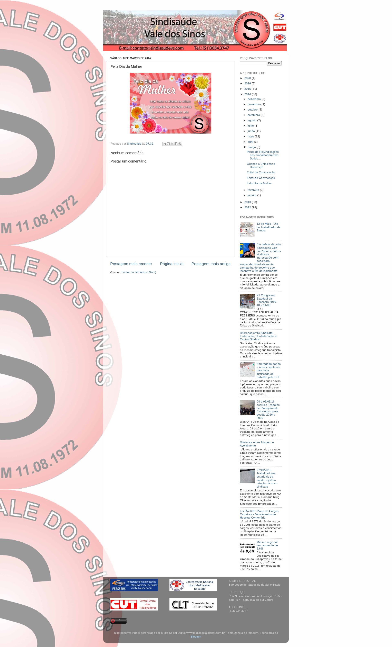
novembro (255, 104)
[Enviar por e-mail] (164, 144)
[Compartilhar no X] (172, 144)
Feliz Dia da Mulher (259, 183)
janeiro (252, 195)
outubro (253, 109)
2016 (248, 83)
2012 (248, 207)
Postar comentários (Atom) (138, 272)
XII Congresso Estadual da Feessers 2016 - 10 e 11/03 (267, 300)
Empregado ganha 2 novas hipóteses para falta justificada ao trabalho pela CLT (269, 370)
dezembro (255, 99)
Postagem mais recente (131, 264)
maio (251, 136)
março (252, 147)
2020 (248, 78)
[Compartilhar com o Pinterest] (180, 144)
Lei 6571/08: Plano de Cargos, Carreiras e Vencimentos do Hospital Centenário (259, 514)
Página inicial (171, 264)
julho (251, 125)
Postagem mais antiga (211, 264)
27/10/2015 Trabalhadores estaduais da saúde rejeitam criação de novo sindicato (267, 478)
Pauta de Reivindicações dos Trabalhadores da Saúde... (263, 155)
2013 (248, 202)
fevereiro (254, 189)
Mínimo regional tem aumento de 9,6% (267, 545)
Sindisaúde (134, 143)
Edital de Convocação (261, 172)
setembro (254, 114)
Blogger (195, 636)
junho (252, 131)
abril (251, 141)
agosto (252, 120)
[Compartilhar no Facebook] (176, 144)
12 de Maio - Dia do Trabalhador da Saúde (269, 227)
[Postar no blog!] (168, 144)
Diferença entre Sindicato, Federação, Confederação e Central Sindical (258, 336)
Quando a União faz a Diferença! (261, 165)
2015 (248, 88)
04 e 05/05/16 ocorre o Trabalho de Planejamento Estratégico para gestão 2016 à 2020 (268, 410)
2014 (248, 94)
